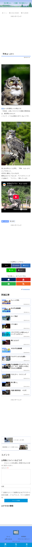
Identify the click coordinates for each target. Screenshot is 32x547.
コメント (5, 468)
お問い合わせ (8, 539)
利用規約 (23, 536)
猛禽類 (13, 221)
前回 (2, 108)
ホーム (8, 536)
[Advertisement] (16, 34)
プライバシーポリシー (24, 539)
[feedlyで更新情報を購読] (8, 283)
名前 (2, 486)
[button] (21, 270)
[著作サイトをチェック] (8, 279)
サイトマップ (16, 541)
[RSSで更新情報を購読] (23, 283)
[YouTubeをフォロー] (23, 279)
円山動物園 (5, 221)
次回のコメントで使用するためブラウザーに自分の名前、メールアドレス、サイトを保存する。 (16, 495)
